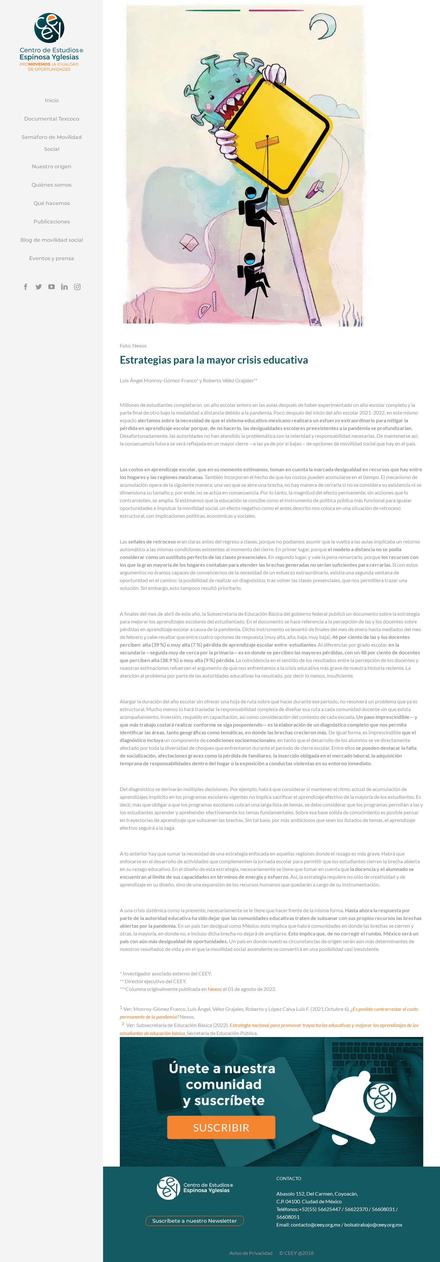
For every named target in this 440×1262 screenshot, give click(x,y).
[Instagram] (77, 287)
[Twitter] (38, 287)
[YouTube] (51, 287)
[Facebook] (26, 287)
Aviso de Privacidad (251, 1253)
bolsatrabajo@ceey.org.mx (373, 1224)
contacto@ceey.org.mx (315, 1224)
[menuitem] (51, 101)
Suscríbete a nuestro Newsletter (194, 1221)
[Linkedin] (64, 287)
